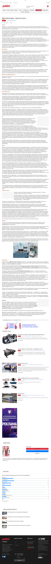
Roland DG (39, 395)
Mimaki (36, 395)
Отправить (20, 560)
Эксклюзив (40, 336)
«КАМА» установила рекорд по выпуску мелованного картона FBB (19, 525)
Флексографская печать (27, 336)
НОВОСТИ (4, 10)
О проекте (4, 541)
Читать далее (20, 340)
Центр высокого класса (23, 363)
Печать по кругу (21, 393)
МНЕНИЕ (11, 10)
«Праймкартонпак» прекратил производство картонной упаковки (19, 516)
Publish (8, 20)
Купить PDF (37, 451)
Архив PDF (37, 453)
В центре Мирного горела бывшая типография (16, 521)
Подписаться (37, 448)
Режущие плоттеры (41, 350)
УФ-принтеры (33, 395)
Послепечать (26, 350)
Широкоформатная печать (39, 364)
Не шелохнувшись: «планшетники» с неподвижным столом (30, 348)
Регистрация (16, 2)
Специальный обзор (13, 20)
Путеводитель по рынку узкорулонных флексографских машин (31, 334)
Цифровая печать (27, 379)
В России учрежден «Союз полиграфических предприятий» (18, 512)
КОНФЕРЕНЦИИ (45, 10)
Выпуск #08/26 (28, 446)
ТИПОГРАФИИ (38, 10)
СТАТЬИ (8, 10)
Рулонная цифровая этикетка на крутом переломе (28, 378)
